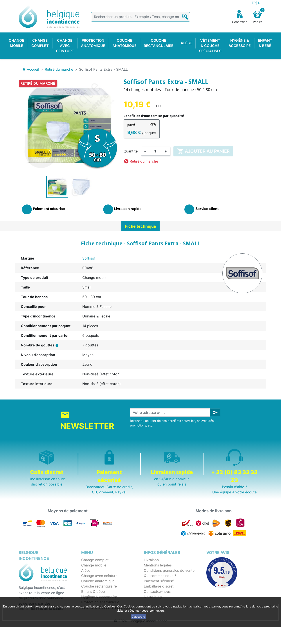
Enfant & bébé (93, 591)
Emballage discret (159, 586)
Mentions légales (158, 565)
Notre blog (153, 597)
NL (260, 3)
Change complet (95, 560)
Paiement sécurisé (159, 581)
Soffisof (88, 258)
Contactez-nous (157, 591)
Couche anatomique (98, 581)
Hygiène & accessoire (99, 597)
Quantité (131, 151)
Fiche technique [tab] (140, 226)
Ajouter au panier (203, 151)
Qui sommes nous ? (160, 575)
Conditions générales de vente (169, 570)
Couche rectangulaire (99, 586)
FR (254, 3)
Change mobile (93, 565)
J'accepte (138, 616)
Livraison (151, 560)
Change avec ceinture (99, 575)
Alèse (85, 570)
